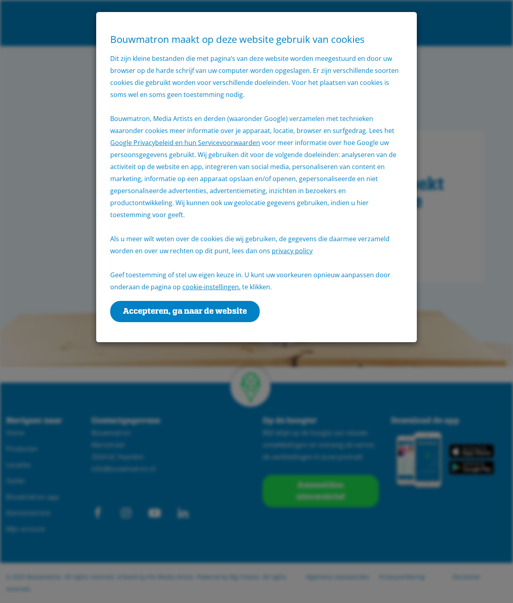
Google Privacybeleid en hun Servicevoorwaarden (185, 142)
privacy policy (292, 250)
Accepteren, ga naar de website (185, 311)
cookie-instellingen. (211, 286)
